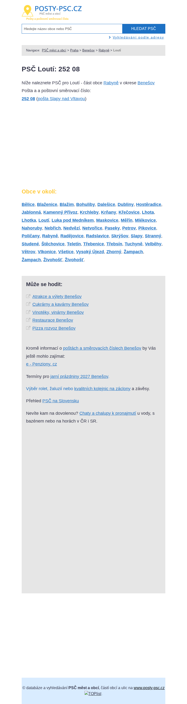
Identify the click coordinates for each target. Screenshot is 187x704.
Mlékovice (145, 220)
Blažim (67, 204)
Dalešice (106, 204)
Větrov (28, 251)
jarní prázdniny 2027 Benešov (79, 376)
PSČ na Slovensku (60, 400)
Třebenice (93, 243)
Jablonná (31, 212)
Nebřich (53, 228)
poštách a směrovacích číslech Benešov (102, 348)
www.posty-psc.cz (149, 688)
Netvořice (92, 228)
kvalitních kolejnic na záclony (102, 388)
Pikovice (147, 228)
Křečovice (129, 212)
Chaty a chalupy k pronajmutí (107, 413)
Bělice (28, 204)
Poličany (31, 235)
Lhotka (29, 220)
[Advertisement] (62, 147)
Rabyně (104, 50)
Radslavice (97, 235)
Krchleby (89, 212)
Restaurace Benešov (52, 320)
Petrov (129, 228)
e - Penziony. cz (41, 364)
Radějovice (72, 235)
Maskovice (107, 220)
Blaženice (47, 204)
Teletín (74, 243)
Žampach (133, 251)
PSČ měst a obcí (54, 50)
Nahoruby (32, 228)
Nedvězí (71, 228)
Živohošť (52, 259)
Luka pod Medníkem (73, 220)
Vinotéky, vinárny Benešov (58, 312)
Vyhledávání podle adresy (138, 37)
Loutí (43, 220)
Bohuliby (85, 204)
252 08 (28, 98)
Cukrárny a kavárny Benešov (60, 304)
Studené (30, 243)
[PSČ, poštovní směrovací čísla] (92, 694)
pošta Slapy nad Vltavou (61, 98)
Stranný (153, 235)
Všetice (66, 251)
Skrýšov (119, 235)
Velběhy (153, 243)
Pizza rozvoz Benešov (53, 328)
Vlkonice (47, 251)
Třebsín (114, 243)
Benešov (88, 50)
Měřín (126, 220)
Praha (74, 50)
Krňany (108, 212)
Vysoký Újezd (90, 251)
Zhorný (113, 251)
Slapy (136, 235)
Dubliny (126, 204)
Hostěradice (148, 204)
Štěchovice (53, 243)
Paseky (112, 228)
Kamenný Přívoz (60, 212)
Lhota (148, 212)
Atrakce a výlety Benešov (57, 296)
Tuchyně (133, 243)
